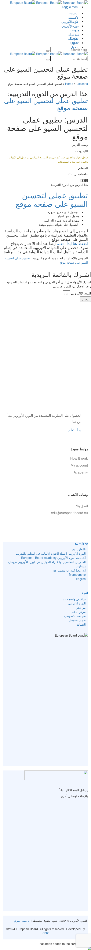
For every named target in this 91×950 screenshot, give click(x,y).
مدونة (75, 34)
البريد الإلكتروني (81, 293)
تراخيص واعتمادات (74, 599)
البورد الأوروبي (70, 26)
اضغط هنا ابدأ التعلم (72, 243)
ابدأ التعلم (74, 429)
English (74, 43)
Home (69, 84)
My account (79, 465)
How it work (79, 458)
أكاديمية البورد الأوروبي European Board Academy (53, 557)
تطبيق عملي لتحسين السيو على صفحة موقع (46, 104)
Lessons (82, 84)
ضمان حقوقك (77, 620)
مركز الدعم (79, 612)
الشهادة (81, 624)
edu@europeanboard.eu (69, 512)
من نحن (74, 30)
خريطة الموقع (22, 921)
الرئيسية (74, 13)
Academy (81, 472)
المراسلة (73, 38)
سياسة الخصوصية (75, 616)
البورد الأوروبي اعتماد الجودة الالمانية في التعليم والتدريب (51, 553)
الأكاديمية (73, 21)
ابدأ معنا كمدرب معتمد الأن (69, 570)
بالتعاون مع (79, 549)
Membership (77, 574)
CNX (46, 933)
